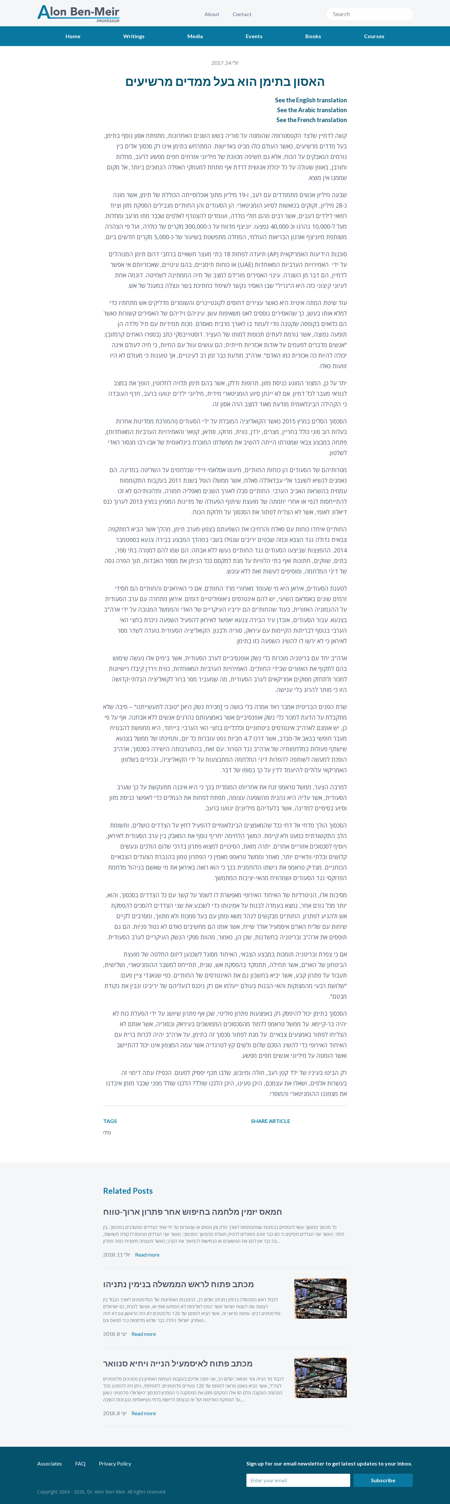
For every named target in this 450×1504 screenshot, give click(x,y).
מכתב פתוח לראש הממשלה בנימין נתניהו (178, 1284)
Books (313, 36)
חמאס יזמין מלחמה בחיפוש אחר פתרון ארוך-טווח (192, 1211)
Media (195, 36)
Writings (134, 36)
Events (254, 36)
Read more (147, 1254)
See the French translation (311, 119)
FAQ (80, 1463)
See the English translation (311, 100)
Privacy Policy (115, 1463)
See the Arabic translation (312, 110)
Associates (49, 1463)
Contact (242, 14)
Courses (374, 36)
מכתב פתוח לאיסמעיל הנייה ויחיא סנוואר (178, 1363)
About (212, 14)
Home (73, 36)
